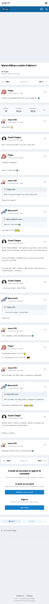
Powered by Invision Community (24, 600)
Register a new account (24, 492)
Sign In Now (24, 507)
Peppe (6, 72)
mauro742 (12, 120)
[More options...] (45, 92)
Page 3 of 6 (24, 82)
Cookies (30, 596)
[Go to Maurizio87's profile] (4, 212)
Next (41, 82)
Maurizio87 (13, 210)
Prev (7, 82)
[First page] (3, 82)
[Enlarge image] (39, 98)
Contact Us (20, 596)
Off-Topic (17, 74)
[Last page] (46, 82)
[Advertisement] (24, 38)
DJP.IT (6, 3)
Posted (15, 93)
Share (12, 521)
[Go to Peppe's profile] (4, 92)
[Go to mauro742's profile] (4, 121)
